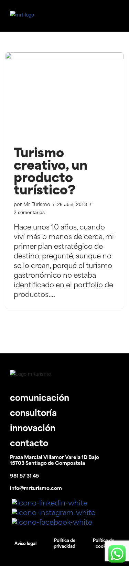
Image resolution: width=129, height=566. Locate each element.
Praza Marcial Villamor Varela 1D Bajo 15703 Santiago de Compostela (54, 460)
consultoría (33, 414)
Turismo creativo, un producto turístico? (50, 172)
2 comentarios (29, 212)
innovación (32, 429)
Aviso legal (25, 544)
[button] (105, 16)
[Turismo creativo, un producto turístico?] (64, 96)
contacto (29, 444)
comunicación (39, 399)
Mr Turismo (36, 205)
